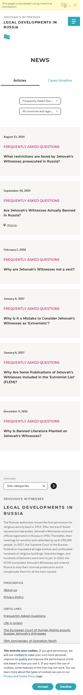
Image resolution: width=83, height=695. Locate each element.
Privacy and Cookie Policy (20, 676)
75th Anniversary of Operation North (30, 641)
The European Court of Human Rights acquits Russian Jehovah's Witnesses (37, 632)
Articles (19, 80)
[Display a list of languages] (66, 5)
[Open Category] (54, 486)
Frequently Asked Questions (25, 616)
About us (10, 590)
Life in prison (13, 623)
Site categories (18, 486)
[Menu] (74, 21)
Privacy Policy (14, 597)
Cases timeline (60, 80)
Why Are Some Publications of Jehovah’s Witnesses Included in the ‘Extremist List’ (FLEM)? (39, 377)
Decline (66, 687)
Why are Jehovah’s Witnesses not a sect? (39, 269)
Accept (43, 687)
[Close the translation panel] (75, 5)
